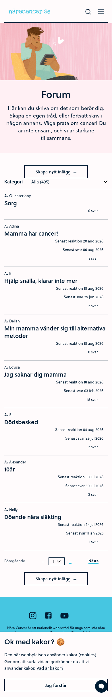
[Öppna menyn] (101, 11)
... (70, 561)
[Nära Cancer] (30, 11)
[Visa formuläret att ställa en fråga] (101, 686)
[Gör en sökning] (88, 11)
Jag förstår (56, 685)
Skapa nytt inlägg (54, 172)
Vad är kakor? (49, 668)
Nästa (93, 561)
